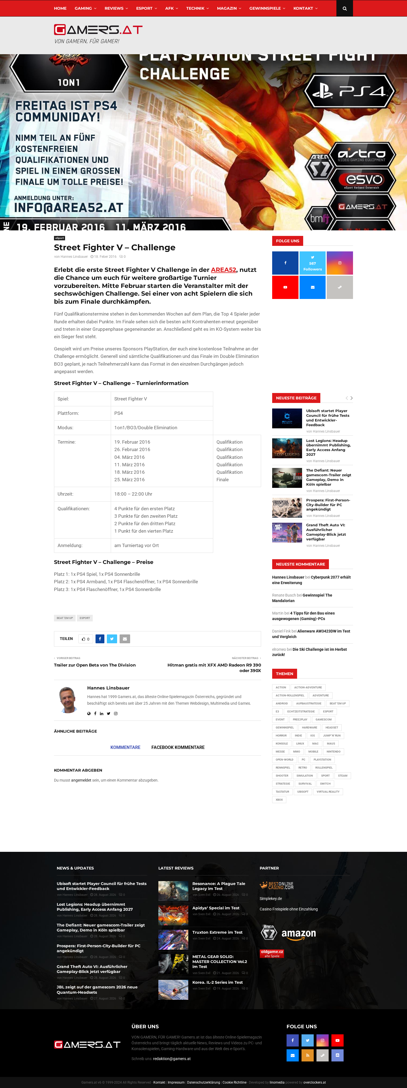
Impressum (176, 1082)
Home (60, 8)
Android (282, 703)
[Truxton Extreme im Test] (173, 940)
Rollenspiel (324, 767)
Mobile (313, 751)
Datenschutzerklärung (203, 1082)
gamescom (324, 719)
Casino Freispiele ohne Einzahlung (289, 909)
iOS (312, 735)
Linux (300, 743)
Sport (325, 775)
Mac (315, 743)
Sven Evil (204, 914)
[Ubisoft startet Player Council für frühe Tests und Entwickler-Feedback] (287, 418)
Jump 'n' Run (332, 735)
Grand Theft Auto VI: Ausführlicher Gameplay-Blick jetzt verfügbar (326, 532)
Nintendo (334, 751)
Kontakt (303, 8)
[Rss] (308, 1055)
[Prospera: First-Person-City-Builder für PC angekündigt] (287, 508)
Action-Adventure (308, 687)
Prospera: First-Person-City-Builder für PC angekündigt (328, 505)
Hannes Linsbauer (74, 257)
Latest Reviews (176, 868)
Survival (305, 783)
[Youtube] (337, 1040)
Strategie (283, 783)
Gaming (83, 8)
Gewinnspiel (285, 727)
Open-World (284, 759)
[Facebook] (293, 1040)
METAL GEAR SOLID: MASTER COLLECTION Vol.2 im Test (219, 961)
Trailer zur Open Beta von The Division (95, 665)
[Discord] (337, 1055)
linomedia (277, 1082)
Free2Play (300, 719)
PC (303, 759)
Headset (332, 727)
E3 (277, 711)
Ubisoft (302, 791)
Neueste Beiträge (296, 397)
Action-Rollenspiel (290, 695)
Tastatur (282, 791)
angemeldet (81, 780)
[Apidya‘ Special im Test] (173, 915)
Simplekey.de (271, 898)
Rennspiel (283, 767)
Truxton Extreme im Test (217, 932)
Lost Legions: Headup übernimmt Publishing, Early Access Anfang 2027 (328, 447)
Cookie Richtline (234, 1082)
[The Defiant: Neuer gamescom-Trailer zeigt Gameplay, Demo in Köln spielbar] (287, 478)
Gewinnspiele (265, 8)
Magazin (227, 8)
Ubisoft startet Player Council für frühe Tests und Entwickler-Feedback (327, 417)
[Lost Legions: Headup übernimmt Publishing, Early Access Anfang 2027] (287, 448)
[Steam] (322, 1055)
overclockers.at (314, 1082)
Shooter (282, 775)
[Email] (293, 1055)
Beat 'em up (65, 618)
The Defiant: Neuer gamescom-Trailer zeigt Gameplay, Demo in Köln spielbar (328, 477)
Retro (302, 767)
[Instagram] (322, 1040)
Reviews (114, 8)
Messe (280, 751)
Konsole (282, 743)
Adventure (321, 695)
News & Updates (75, 868)
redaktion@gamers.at (172, 1058)
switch (325, 783)
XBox (279, 799)
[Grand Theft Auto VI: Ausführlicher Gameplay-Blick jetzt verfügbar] (287, 533)
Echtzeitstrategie (301, 711)
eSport (144, 8)
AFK (169, 8)
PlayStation (322, 759)
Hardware (309, 727)
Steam (342, 775)
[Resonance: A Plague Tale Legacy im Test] (173, 891)
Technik (195, 8)
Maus (331, 743)
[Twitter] (308, 1040)
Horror (281, 735)
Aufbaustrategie (308, 703)
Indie (298, 735)
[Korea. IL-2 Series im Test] (173, 990)
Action (281, 687)
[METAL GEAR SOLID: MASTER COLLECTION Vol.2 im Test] (173, 964)
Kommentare (125, 747)
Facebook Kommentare (178, 747)
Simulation (305, 775)
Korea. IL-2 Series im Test (217, 982)
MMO (296, 751)
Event (280, 719)
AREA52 (223, 270)
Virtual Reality (328, 791)
